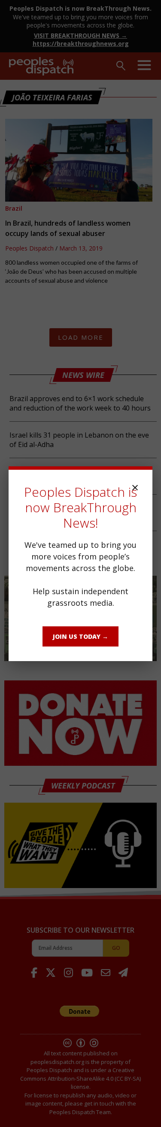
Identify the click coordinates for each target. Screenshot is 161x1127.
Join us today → (80, 636)
